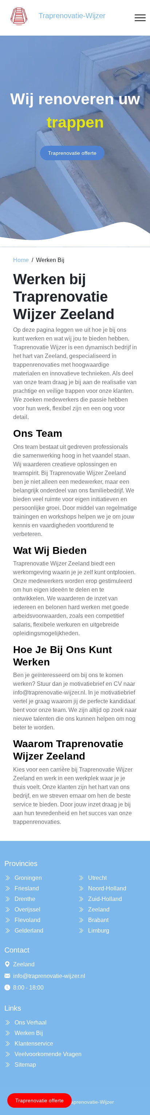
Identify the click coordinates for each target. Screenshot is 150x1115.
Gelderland (28, 930)
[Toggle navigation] (140, 18)
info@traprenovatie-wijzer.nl (49, 976)
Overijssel (26, 909)
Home (21, 260)
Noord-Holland (106, 888)
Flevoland (26, 920)
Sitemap (24, 1065)
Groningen (27, 878)
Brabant (97, 920)
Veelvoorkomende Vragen (47, 1054)
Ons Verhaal (30, 1022)
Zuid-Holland (104, 899)
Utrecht (97, 878)
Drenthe (24, 899)
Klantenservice (33, 1043)
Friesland (26, 888)
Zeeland (98, 909)
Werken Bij (28, 1033)
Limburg (98, 930)
